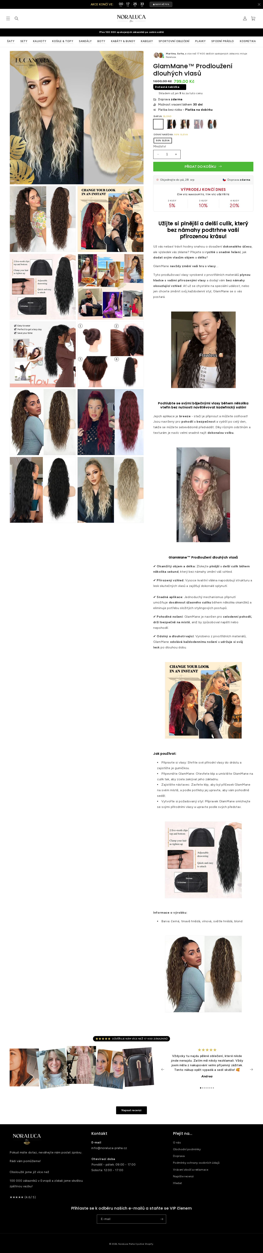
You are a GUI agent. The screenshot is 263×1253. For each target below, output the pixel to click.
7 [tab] (213, 1087)
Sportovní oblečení (174, 41)
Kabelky (147, 41)
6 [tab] (211, 1087)
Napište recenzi (183, 1176)
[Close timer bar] (259, 4)
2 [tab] (202, 1087)
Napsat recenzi (131, 1110)
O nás (177, 1142)
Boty (101, 41)
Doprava (179, 1156)
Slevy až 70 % (162, 4)
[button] (8, 18)
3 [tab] (204, 1087)
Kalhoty (39, 41)
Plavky (200, 41)
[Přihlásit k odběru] (161, 1219)
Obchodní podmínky (187, 1149)
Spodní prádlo (222, 41)
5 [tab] (209, 1087)
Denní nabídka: (171, 134)
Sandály (85, 41)
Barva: (162, 116)
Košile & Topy (62, 41)
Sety (24, 41)
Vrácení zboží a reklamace (190, 1169)
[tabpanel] (207, 1065)
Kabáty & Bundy (123, 41)
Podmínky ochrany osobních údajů (196, 1162)
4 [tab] (207, 1087)
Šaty (11, 41)
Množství (159, 146)
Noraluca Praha (126, 1244)
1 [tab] (200, 1087)
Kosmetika (248, 41)
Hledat (177, 1183)
